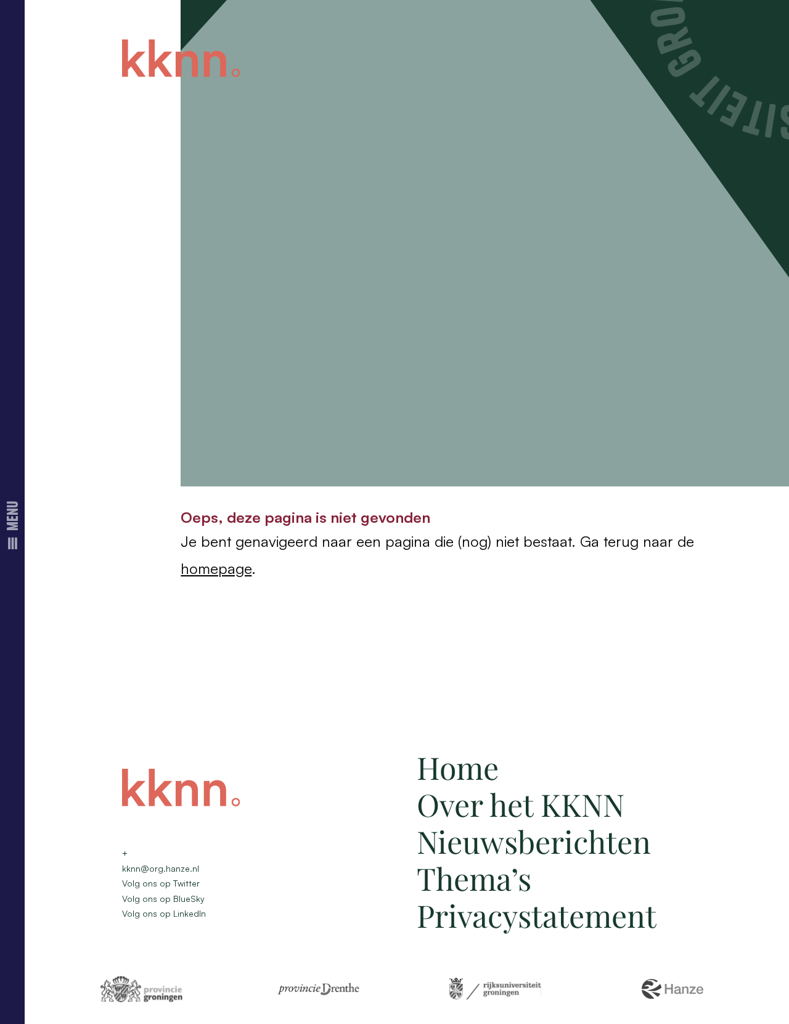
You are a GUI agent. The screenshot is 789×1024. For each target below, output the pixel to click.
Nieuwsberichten (534, 841)
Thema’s (474, 878)
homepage (216, 568)
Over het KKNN (520, 804)
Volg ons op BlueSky (163, 898)
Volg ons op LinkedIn (164, 913)
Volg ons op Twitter (161, 883)
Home (458, 767)
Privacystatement (536, 915)
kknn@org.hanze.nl (160, 868)
